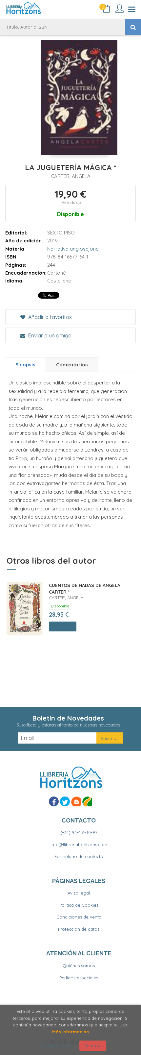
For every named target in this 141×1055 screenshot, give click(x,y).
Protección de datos (78, 929)
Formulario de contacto (78, 856)
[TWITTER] (65, 801)
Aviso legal (79, 893)
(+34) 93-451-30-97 (78, 832)
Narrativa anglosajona (73, 249)
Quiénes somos (79, 965)
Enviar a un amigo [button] (49, 335)
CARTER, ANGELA (71, 176)
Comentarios (72, 364)
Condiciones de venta (78, 917)
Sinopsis (25, 364)
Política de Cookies (78, 905)
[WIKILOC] (87, 801)
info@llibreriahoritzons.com (78, 844)
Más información (70, 1031)
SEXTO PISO (61, 233)
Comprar (62, 626)
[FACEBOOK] (54, 801)
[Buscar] (133, 27)
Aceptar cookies (55, 1045)
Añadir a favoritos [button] (49, 317)
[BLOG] (76, 801)
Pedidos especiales (78, 977)
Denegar (93, 1045)
